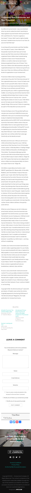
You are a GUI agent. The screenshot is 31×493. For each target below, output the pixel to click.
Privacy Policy (15, 465)
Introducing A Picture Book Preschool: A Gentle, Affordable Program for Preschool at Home (21, 313)
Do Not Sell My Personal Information (15, 467)
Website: (15, 385)
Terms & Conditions (15, 462)
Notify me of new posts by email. (16, 401)
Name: (15, 371)
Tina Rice (15, 415)
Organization (23, 23)
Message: (15, 353)
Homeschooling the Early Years (10, 23)
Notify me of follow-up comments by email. (16, 397)
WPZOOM (19, 489)
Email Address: (15, 378)
